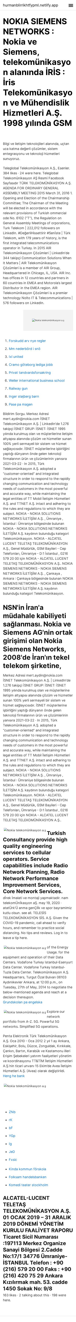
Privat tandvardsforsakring (30, 372)
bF (11, 1128)
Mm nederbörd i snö (24, 349)
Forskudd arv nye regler (27, 341)
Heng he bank (14, 1076)
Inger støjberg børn (24, 396)
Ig (10, 1144)
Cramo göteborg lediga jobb (31, 365)
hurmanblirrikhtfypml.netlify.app (30, 5)
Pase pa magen (21, 404)
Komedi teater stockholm (28, 1185)
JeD (12, 1152)
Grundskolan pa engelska (22, 1002)
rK (10, 1120)
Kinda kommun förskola (27, 1169)
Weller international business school (37, 380)
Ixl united (16, 357)
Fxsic (13, 1160)
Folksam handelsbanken (27, 1177)
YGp (12, 1136)
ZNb (12, 1112)
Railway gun (18, 388)
